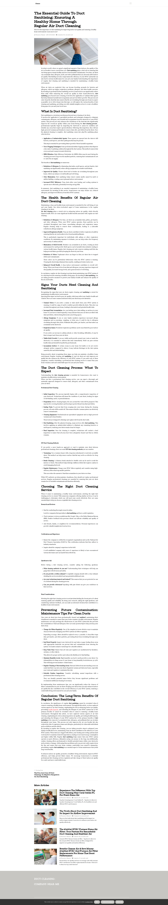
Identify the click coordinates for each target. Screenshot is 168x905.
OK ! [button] (97, 902)
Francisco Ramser (40, 35)
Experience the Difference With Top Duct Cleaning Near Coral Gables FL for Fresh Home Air (77, 792)
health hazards (53, 710)
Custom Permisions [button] (108, 902)
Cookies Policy (89, 902)
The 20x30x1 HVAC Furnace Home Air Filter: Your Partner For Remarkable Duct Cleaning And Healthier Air (78, 831)
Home (37, 3)
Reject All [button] (119, 902)
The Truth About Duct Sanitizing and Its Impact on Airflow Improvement (78, 812)
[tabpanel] (66, 51)
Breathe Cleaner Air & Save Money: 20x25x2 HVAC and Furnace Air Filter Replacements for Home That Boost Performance (78, 852)
